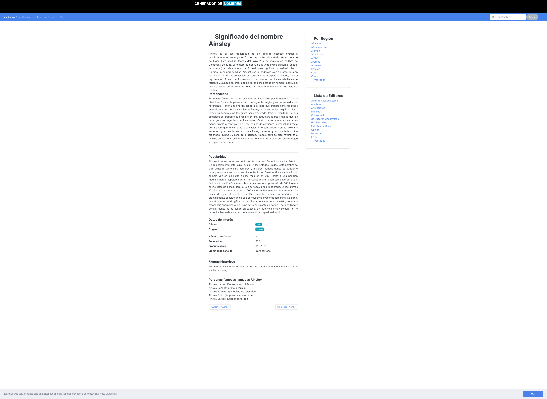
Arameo (315, 61)
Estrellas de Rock (321, 126)
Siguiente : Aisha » (286, 307)
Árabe (314, 58)
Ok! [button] (533, 394)
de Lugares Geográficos (325, 118)
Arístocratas (318, 107)
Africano (316, 43)
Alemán (315, 50)
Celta (314, 72)
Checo (315, 76)
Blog (62, 17)
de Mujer (37, 17)
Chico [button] (259, 225)
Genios (315, 129)
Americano (317, 54)
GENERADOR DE (217, 4)
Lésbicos (316, 137)
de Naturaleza (319, 122)
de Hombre (24, 17)
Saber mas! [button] (111, 394)
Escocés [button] (260, 229)
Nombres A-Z (10, 17)
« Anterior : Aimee (220, 307)
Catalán (315, 69)
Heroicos (316, 133)
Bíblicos (315, 111)
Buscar (532, 17)
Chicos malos (318, 115)
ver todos (319, 79)
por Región (50, 17)
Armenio (316, 65)
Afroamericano (319, 47)
